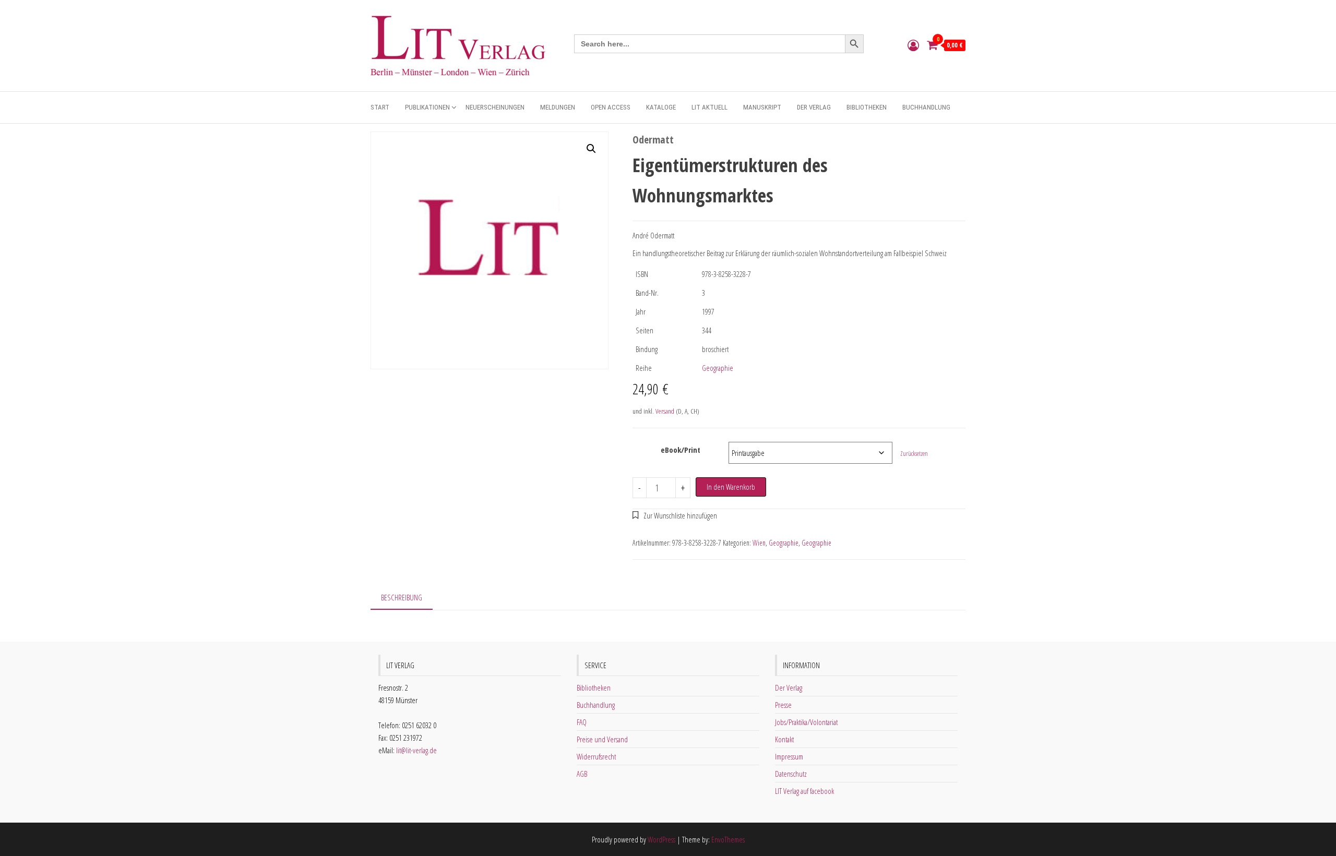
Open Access (610, 107)
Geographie (717, 368)
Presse (783, 705)
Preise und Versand (602, 739)
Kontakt (784, 739)
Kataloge (661, 107)
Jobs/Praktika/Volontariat (806, 722)
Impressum (789, 756)
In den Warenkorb (731, 486)
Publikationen (427, 107)
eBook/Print (680, 449)
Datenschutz (791, 773)
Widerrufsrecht (596, 756)
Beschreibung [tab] (401, 597)
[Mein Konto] (913, 45)
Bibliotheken (866, 107)
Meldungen (557, 107)
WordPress (661, 839)
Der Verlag (814, 107)
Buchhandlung (926, 107)
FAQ (582, 722)
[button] (591, 148)
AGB (582, 773)
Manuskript (762, 107)
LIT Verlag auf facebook (804, 791)
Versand (664, 411)
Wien (759, 543)
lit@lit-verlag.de (416, 750)
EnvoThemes (728, 839)
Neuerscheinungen (495, 107)
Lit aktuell (709, 107)
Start (380, 107)
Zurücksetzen (914, 453)
